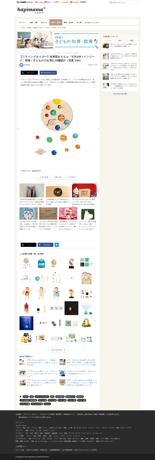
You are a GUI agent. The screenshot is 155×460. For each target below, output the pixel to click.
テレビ (19, 427)
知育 (52, 396)
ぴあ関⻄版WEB (54, 450)
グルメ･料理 (19, 436)
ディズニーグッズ (74, 433)
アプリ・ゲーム (86, 433)
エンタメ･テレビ (21, 425)
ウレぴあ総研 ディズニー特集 (38, 2)
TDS (31, 433)
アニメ (45, 427)
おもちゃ (47, 404)
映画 (40, 427)
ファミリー (22, 22)
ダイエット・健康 (78, 438)
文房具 (92, 438)
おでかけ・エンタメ (92, 22)
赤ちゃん (44, 22)
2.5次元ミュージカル (55, 427)
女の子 (48, 27)
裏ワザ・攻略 (39, 433)
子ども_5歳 (72, 400)
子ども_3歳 (52, 400)
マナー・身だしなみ (60, 438)
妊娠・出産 (34, 22)
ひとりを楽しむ (115, 438)
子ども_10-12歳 (36, 404)
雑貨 (97, 438)
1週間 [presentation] (131, 40)
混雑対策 (54, 433)
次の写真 (71, 177)
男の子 (41, 27)
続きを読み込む (57, 350)
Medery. (83, 2)
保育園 (29, 27)
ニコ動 (70, 427)
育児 (31, 396)
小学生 (54, 27)
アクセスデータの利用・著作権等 (51, 414)
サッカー (111, 427)
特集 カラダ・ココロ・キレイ (105, 441)
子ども (32, 430)
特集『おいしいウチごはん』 (40, 441)
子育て (25, 396)
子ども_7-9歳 (24, 404)
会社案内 (18, 414)
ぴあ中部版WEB (67, 450)
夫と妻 (79, 22)
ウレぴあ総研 (21, 2)
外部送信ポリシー (69, 414)
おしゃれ (38, 430)
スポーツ (104, 427)
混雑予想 (47, 433)
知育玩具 (80, 396)
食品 (35, 436)
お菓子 (45, 436)
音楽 (24, 427)
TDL (27, 433)
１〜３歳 (22, 27)
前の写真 (45, 177)
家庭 (27, 430)
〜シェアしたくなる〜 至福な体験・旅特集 (63, 441)
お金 (43, 438)
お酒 (50, 436)
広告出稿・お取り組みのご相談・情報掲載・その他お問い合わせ (98, 414)
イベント (91, 427)
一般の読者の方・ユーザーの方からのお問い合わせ (34, 417)
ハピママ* (30, 2)
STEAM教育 (60, 396)
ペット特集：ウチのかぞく (86, 441)
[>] (98, 128)
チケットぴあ (20, 450)
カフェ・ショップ (66, 436)
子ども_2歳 (42, 400)
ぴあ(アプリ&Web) (32, 450)
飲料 (39, 436)
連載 (21, 441)
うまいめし (55, 2)
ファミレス (76, 436)
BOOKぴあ (43, 450)
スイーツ (29, 436)
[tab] (108, 40)
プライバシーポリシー (30, 414)
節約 (69, 438)
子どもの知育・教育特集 (28, 400)
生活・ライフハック (34, 438)
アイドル (34, 427)
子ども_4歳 (62, 400)
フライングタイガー (41, 396)
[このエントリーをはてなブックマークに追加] (57, 245)
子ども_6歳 (81, 400)
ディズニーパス (97, 433)
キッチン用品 (104, 438)
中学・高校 (61, 27)
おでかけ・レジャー (49, 430)
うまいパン (64, 2)
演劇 (65, 427)
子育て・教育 (55, 22)
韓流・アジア (120, 427)
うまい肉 (73, 2)
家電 (86, 438)
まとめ (26, 441)
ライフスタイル (21, 438)
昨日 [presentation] (119, 40)
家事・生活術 (68, 22)
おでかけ (49, 438)
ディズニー (19, 433)
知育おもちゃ (70, 396)
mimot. (47, 2)
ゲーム (85, 427)
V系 (28, 427)
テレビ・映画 (63, 433)
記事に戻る (58, 177)
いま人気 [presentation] (108, 40)
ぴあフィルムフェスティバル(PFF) (85, 450)
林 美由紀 (27, 65)
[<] (18, 128)
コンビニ (56, 436)
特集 (17, 441)
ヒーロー (129, 427)
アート (98, 427)
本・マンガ (77, 427)
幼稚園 (35, 27)
